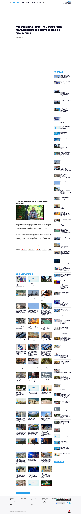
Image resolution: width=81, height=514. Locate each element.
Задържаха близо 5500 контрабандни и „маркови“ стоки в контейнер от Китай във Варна (46, 433)
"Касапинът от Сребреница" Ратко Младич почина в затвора (64, 206)
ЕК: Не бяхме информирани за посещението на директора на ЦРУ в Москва (64, 120)
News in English (44, 502)
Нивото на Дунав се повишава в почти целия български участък (21, 445)
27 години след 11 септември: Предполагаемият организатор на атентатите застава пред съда (65, 111)
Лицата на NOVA (23, 501)
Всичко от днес (13, 501)
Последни (12, 499)
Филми (32, 504)
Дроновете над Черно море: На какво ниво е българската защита (45, 379)
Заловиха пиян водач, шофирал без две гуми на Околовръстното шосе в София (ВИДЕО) (21, 327)
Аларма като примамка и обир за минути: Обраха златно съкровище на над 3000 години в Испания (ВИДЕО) (65, 222)
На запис (34, 2)
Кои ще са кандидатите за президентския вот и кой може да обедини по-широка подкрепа (46, 461)
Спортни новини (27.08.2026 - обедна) (64, 442)
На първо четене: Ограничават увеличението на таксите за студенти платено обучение (33, 406)
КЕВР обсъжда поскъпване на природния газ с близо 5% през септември (21, 406)
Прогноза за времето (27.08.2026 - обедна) (32, 393)
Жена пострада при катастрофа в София (32, 460)
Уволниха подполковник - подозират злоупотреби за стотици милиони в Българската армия (21, 433)
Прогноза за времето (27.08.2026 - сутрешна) (33, 487)
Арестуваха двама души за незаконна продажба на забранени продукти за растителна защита (21, 367)
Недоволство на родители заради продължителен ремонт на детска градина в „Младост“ (46, 475)
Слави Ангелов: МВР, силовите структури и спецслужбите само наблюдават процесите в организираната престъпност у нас (46, 447)
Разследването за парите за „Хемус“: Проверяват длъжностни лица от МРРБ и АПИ (20, 380)
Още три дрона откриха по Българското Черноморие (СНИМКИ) (21, 311)
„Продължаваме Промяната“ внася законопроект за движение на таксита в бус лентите (46, 327)
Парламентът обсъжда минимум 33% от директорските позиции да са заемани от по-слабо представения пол (46, 353)
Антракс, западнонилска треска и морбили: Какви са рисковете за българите (65, 321)
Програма (28, 2)
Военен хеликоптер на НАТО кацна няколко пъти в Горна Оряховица (33, 311)
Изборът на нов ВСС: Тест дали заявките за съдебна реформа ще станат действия (33, 433)
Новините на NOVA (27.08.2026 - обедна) (64, 448)
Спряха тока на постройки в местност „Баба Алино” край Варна (46, 284)
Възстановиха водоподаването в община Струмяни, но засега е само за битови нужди (46, 367)
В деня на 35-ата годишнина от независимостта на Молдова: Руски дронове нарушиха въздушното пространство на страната (64, 284)
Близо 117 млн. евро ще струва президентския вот (46, 487)
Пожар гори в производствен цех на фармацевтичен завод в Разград (33, 327)
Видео (11, 504)
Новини (22, 2)
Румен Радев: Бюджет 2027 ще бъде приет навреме (33, 445)
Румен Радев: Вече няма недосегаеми (46, 393)
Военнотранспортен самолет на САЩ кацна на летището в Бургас (33, 297)
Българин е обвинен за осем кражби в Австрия (65, 402)
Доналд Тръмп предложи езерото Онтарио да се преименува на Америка (65, 169)
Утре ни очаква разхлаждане (31, 419)
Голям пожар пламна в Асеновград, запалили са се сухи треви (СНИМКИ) (33, 339)
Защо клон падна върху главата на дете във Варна (20, 487)
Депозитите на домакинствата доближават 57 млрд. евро (20, 394)
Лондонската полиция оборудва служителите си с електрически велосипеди (65, 303)
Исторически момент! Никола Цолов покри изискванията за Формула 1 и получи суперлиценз (65, 355)
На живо (39, 2)
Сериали (32, 502)
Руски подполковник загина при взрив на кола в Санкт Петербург (64, 423)
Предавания (33, 501)
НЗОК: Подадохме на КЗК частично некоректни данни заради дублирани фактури (21, 353)
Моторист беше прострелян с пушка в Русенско (20, 339)
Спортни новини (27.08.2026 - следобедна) (63, 133)
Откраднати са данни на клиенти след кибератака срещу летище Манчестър (65, 261)
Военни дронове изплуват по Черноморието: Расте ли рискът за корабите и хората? (21, 475)
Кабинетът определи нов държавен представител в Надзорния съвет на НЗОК (20, 285)
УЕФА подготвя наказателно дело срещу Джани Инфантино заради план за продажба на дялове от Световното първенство (65, 93)
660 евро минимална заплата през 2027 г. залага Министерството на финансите (32, 353)
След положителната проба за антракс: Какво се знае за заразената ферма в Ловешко (33, 475)
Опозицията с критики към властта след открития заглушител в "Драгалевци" (21, 420)
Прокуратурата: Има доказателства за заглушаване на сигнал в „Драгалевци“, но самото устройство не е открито (46, 313)
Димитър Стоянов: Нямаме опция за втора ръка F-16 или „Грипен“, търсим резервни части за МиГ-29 (33, 380)
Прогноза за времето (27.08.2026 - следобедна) (32, 284)
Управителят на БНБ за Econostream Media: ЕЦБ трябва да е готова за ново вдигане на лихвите (46, 340)
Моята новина (12, 502)
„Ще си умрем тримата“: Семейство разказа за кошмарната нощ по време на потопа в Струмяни (21, 461)
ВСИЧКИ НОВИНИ (59, 461)
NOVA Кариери (44, 501)
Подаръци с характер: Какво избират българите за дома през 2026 (65, 347)
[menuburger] (11, 2)
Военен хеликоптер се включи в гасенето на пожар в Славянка (65, 76)
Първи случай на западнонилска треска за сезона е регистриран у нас (46, 406)
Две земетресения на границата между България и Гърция (65, 430)
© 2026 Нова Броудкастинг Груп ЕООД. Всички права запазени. (18, 511)
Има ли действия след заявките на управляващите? (45, 419)
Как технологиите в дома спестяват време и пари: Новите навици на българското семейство (65, 339)
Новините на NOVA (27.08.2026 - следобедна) (64, 139)
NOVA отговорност (45, 499)
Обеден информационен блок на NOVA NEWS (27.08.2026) (65, 275)
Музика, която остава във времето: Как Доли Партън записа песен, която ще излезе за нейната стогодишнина (65, 330)
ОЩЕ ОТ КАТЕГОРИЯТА (23, 492)
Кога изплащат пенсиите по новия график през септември (33, 366)
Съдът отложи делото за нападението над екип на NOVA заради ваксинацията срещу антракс (20, 298)
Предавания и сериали (25, 502)
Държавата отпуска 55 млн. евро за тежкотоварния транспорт (65, 102)
